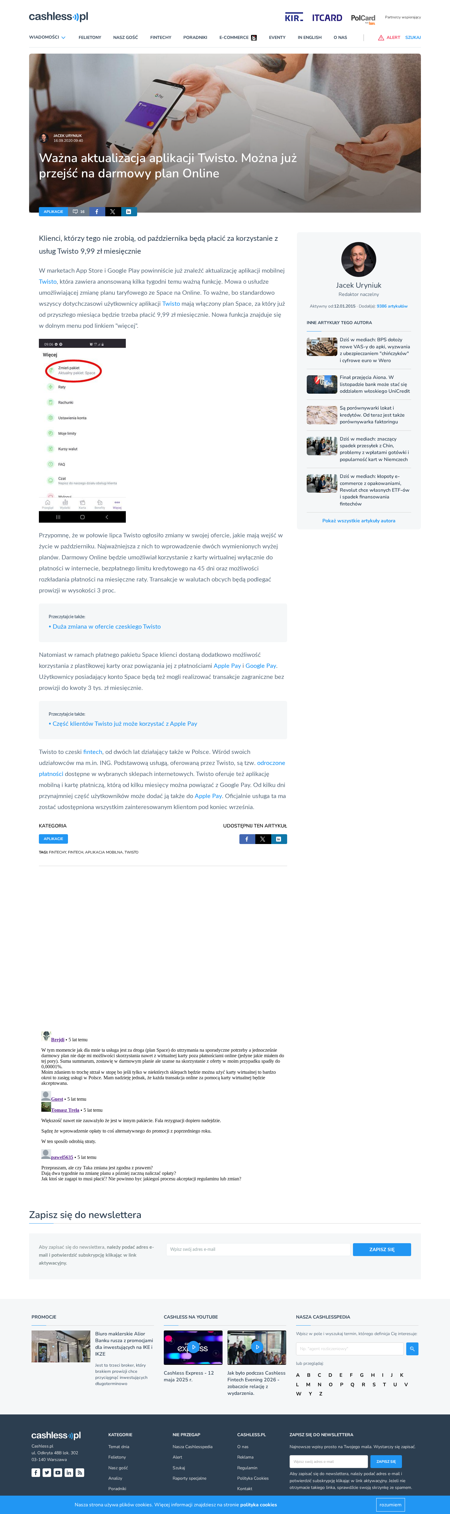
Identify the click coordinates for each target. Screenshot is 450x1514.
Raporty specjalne (189, 1478)
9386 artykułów (392, 306)
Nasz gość (125, 37)
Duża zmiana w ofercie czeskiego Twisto (105, 627)
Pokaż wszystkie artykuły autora (359, 520)
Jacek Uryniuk (68, 135)
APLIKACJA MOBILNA (104, 852)
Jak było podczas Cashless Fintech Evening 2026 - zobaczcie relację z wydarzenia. (256, 1383)
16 (82, 211)
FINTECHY (57, 852)
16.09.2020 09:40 (68, 140)
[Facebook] (36, 1472)
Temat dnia (118, 1447)
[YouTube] (58, 1472)
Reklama (245, 1457)
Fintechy (160, 37)
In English (310, 37)
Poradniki (195, 37)
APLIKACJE (53, 211)
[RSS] (80, 1472)
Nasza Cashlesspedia (192, 1447)
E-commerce (234, 37)
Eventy (277, 37)
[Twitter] (47, 1472)
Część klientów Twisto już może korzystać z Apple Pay (123, 724)
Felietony (90, 37)
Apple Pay (227, 666)
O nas (340, 37)
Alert (177, 1457)
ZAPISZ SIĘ (382, 1249)
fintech (92, 752)
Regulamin (247, 1468)
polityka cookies (258, 1504)
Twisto (68, 251)
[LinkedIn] (69, 1472)
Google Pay (261, 666)
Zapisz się (386, 1461)
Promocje (44, 1317)
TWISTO (131, 852)
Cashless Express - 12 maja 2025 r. (189, 1376)
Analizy (115, 1478)
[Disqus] (163, 942)
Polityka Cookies (253, 1478)
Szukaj (179, 1468)
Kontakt (244, 1489)
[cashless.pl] (58, 17)
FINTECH (75, 852)
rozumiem (391, 1504)
